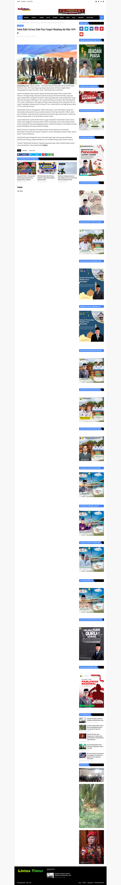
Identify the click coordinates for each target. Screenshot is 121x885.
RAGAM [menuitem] (62, 17)
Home (80, 882)
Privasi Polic (30, 1)
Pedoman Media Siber (99, 882)
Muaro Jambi (25, 22)
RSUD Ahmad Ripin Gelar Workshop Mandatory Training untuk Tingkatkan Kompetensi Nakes (46, 178)
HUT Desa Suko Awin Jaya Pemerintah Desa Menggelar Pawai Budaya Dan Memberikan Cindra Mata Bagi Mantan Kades (95, 756)
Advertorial (24, 150)
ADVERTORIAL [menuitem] (89, 17)
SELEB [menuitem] (73, 17)
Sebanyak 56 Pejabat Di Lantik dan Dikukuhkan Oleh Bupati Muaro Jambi (95, 719)
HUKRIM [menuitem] (41, 17)
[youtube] (81, 34)
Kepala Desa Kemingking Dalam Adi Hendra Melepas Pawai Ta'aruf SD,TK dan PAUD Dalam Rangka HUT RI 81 (67, 178)
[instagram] (101, 1)
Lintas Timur (22, 36)
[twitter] (99, 1)
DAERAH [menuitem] (34, 17)
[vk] (91, 29)
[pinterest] (103, 1)
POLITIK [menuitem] (48, 17)
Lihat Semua (20, 191)
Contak (18, 1)
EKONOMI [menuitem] (55, 17)
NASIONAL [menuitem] (26, 17)
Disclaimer (23, 1)
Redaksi (84, 882)
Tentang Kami (90, 882)
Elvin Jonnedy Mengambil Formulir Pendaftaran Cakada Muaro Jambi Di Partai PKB (95, 746)
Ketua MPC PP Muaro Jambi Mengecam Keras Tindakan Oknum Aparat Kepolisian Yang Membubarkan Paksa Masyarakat (95, 736)
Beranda (19, 22)
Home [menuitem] (19, 17)
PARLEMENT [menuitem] (81, 17)
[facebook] (96, 1)
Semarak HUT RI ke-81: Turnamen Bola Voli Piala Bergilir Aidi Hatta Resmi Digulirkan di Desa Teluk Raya (26, 178)
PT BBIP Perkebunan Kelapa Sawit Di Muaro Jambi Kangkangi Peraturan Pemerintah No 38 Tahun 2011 (95, 727)
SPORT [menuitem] (68, 17)
